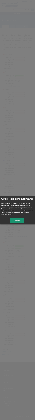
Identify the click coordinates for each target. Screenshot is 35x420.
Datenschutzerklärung (6, 214)
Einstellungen (18, 210)
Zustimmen (17, 220)
